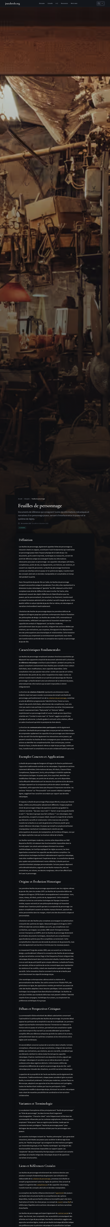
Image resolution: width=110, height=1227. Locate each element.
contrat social (63, 1213)
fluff (69, 1202)
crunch (60, 1202)
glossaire (22, 527)
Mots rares (74, 3)
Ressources (64, 3)
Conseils (50, 3)
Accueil (20, 499)
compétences (42, 1185)
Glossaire (42, 3)
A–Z (57, 3)
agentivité (60, 1193)
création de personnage (57, 698)
